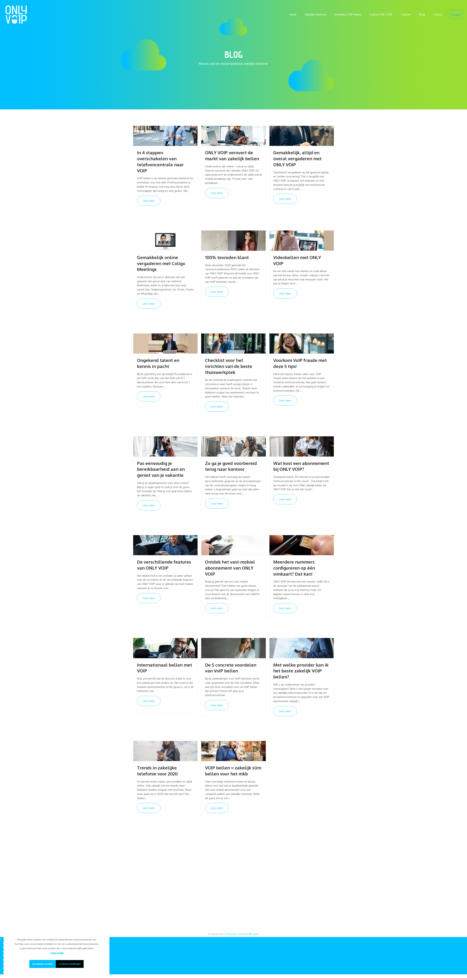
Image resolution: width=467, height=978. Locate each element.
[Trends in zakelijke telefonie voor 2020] (165, 750)
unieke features (225, 901)
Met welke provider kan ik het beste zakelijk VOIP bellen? (301, 671)
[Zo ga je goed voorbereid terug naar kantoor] (233, 446)
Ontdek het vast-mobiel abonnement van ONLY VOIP (230, 568)
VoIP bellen (285, 889)
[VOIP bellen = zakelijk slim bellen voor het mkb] (233, 750)
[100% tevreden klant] (233, 240)
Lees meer (149, 200)
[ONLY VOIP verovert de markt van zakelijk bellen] (233, 135)
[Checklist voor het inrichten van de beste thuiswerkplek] (233, 343)
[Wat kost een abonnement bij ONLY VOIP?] (301, 446)
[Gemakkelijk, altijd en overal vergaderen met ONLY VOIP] (301, 135)
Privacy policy (231, 934)
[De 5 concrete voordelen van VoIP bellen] (233, 647)
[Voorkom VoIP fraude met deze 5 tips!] (301, 343)
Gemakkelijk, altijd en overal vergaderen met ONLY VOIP (297, 158)
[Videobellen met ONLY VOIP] (301, 240)
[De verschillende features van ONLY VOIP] (165, 544)
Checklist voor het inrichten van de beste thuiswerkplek (228, 366)
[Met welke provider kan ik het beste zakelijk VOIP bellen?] (301, 647)
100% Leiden (253, 934)
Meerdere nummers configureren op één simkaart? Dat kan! (294, 568)
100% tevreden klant (227, 257)
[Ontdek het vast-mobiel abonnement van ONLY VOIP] (233, 544)
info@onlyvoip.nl (308, 889)
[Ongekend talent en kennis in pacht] (165, 343)
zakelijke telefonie (193, 893)
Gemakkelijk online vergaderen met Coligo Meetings (161, 263)
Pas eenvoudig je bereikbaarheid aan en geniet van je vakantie (161, 469)
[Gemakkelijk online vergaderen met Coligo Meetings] (165, 240)
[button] (0, 938)
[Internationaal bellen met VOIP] (165, 647)
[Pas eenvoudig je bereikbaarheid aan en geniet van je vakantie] (165, 446)
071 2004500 (306, 893)
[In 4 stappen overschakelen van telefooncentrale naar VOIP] (165, 135)
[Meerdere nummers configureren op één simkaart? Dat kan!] (301, 544)
